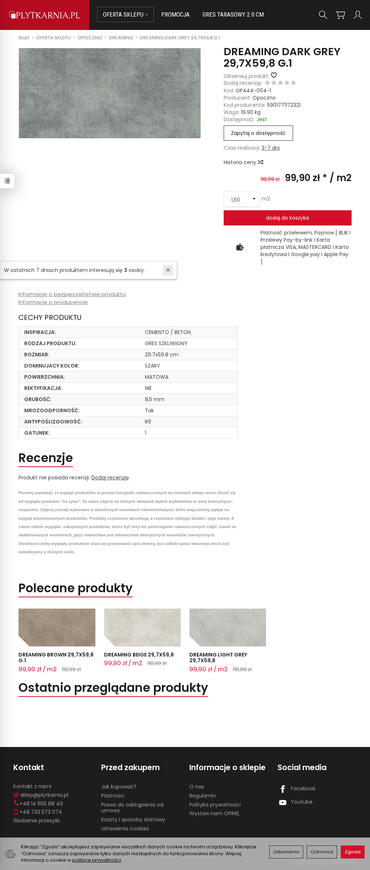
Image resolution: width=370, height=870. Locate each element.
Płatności (112, 795)
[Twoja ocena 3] (280, 83)
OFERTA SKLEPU (124, 14)
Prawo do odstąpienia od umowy (132, 807)
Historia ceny (241, 162)
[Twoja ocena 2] (274, 83)
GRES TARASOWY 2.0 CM (233, 14)
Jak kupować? (119, 786)
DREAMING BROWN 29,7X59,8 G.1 (56, 657)
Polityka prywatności (215, 804)
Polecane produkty (75, 588)
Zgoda (353, 851)
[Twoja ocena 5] (293, 83)
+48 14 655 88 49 (41, 803)
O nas (196, 786)
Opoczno (264, 97)
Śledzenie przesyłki (36, 820)
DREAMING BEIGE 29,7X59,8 (139, 654)
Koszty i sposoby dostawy (133, 819)
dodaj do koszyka (287, 217)
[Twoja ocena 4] (287, 83)
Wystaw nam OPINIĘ (214, 813)
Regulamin (202, 795)
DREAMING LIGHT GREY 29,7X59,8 (218, 657)
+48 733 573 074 (41, 812)
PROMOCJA (175, 14)
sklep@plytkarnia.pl (44, 795)
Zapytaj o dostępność (258, 133)
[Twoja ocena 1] (267, 83)
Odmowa (322, 851)
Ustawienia (286, 851)
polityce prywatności (96, 860)
